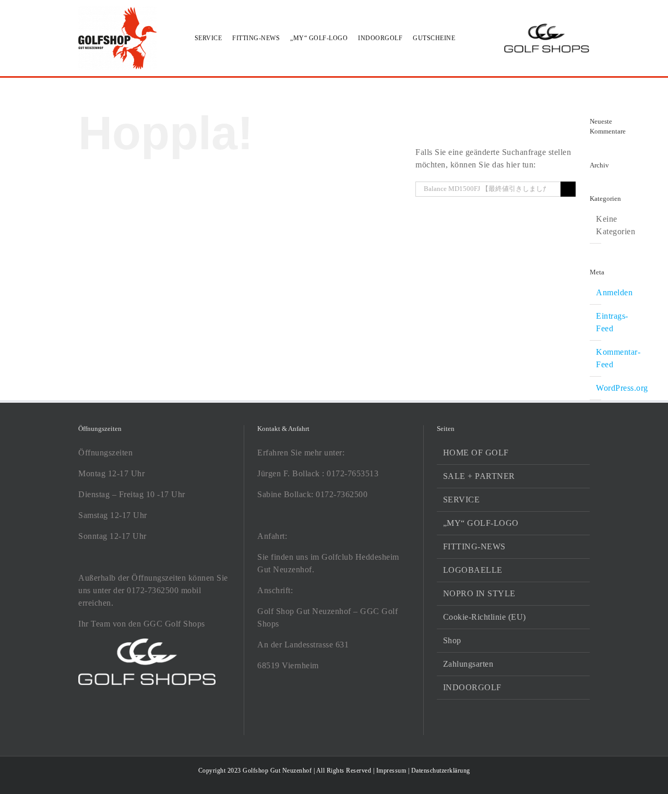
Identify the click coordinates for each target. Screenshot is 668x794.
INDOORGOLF (472, 687)
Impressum (391, 770)
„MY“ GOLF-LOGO (481, 523)
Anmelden (614, 292)
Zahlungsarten (468, 663)
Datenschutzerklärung (440, 770)
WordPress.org (622, 387)
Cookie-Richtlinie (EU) (484, 616)
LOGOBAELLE (473, 570)
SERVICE (461, 499)
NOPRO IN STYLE (479, 593)
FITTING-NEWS (474, 546)
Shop (452, 640)
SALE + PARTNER (479, 476)
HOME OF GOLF (476, 452)
